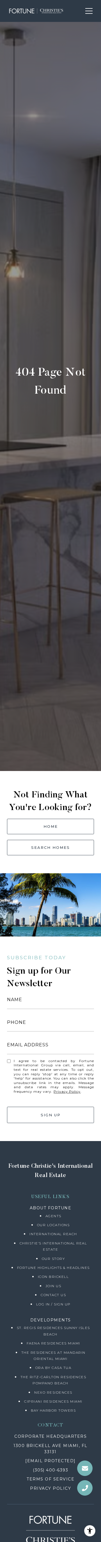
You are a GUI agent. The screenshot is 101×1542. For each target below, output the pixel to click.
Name (14, 999)
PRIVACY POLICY (50, 1488)
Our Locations (53, 1225)
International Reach (53, 1234)
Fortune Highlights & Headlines (53, 1268)
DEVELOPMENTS (50, 1320)
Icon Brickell (53, 1277)
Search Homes (50, 847)
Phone (16, 1022)
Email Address (28, 1044)
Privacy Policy (67, 1091)
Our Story (53, 1259)
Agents (53, 1216)
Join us (53, 1286)
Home (50, 826)
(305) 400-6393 (50, 1470)
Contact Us (53, 1295)
